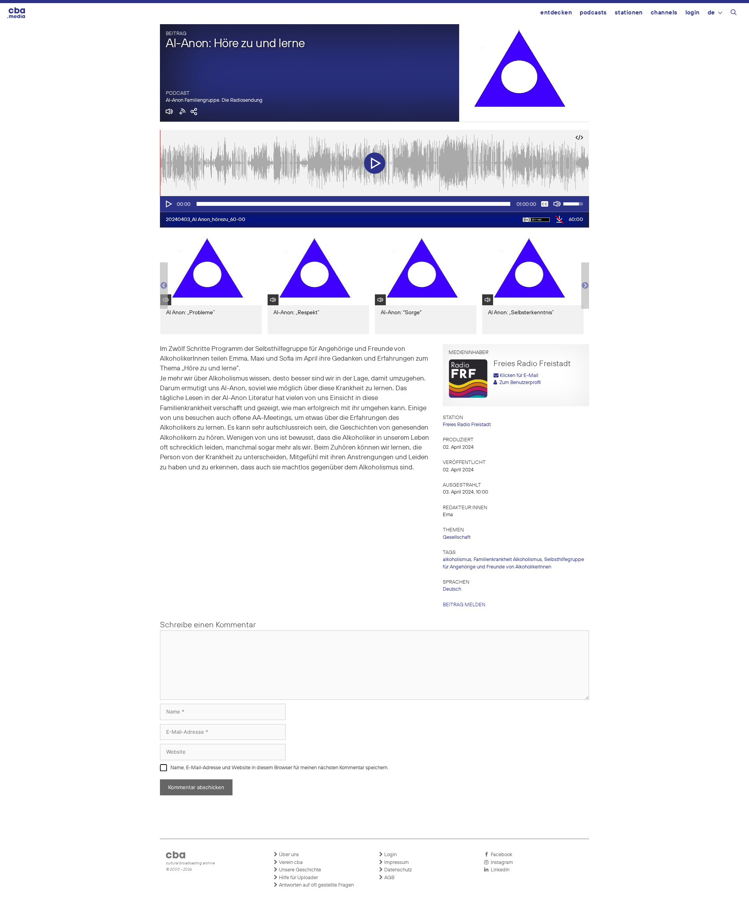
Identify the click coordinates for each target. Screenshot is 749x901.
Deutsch (452, 589)
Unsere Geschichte (299, 870)
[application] (374, 204)
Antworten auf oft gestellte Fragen (316, 885)
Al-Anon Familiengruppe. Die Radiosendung (214, 100)
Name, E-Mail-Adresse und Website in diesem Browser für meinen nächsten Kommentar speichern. (279, 767)
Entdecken (556, 13)
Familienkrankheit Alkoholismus (508, 559)
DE (711, 13)
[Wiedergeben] (168, 204)
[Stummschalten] (557, 204)
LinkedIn (498, 870)
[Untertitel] (544, 204)
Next (585, 286)
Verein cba (290, 862)
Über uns (288, 854)
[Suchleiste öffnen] (733, 13)
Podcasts (593, 13)
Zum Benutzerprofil (519, 382)
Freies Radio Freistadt (467, 424)
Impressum (396, 862)
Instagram (500, 862)
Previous (164, 286)
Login (692, 13)
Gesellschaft (456, 537)
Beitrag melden (464, 605)
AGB (388, 877)
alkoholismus (457, 559)
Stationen (629, 13)
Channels (664, 13)
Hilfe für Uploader (298, 877)
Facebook (500, 854)
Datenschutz (397, 870)
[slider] (353, 204)
